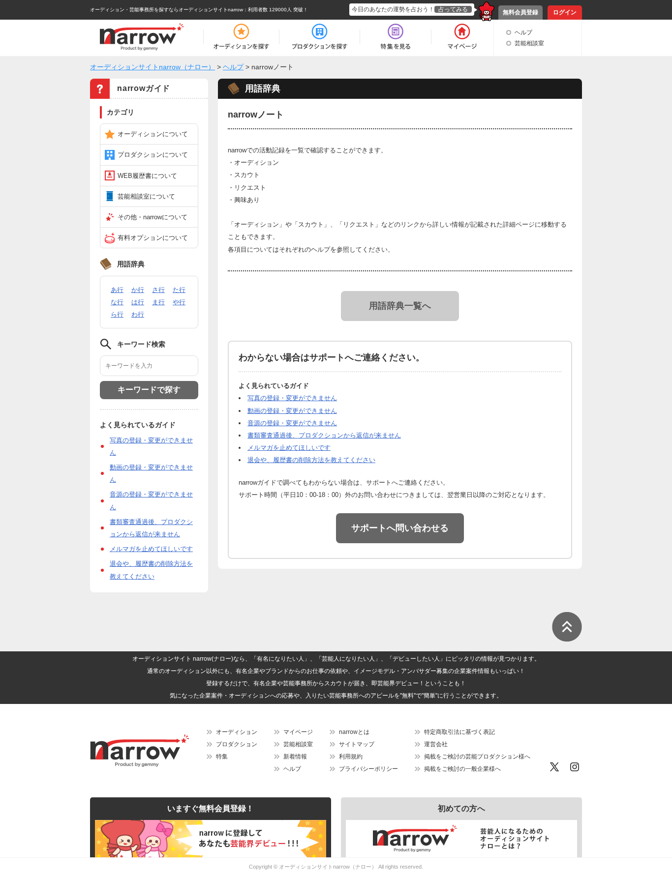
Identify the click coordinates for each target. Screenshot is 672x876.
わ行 (137, 314)
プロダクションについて (153, 154)
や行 (179, 302)
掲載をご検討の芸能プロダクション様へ (477, 756)
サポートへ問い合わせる (400, 528)
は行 (137, 302)
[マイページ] (461, 37)
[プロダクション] (319, 37)
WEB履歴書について (147, 175)
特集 (222, 756)
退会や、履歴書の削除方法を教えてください (311, 460)
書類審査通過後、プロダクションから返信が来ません (324, 435)
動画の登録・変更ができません (292, 410)
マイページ (298, 732)
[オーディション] (241, 37)
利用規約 (351, 756)
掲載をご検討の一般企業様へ (462, 768)
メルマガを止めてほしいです (151, 549)
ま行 (158, 302)
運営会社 (436, 744)
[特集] (395, 37)
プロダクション (236, 744)
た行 (179, 289)
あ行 (117, 289)
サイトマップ (356, 744)
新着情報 (295, 756)
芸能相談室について (146, 196)
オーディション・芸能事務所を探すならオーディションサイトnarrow (166, 9)
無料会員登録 (520, 12)
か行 (137, 289)
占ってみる (453, 9)
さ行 (158, 289)
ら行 (117, 314)
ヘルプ (523, 32)
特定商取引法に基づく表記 (459, 732)
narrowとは (354, 732)
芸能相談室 (529, 43)
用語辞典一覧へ (400, 306)
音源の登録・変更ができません (292, 423)
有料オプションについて (153, 237)
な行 (117, 302)
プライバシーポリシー (368, 768)
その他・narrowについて (152, 217)
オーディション (236, 732)
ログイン (565, 12)
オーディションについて (153, 134)
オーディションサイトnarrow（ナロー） (328, 867)
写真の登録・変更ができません (292, 398)
